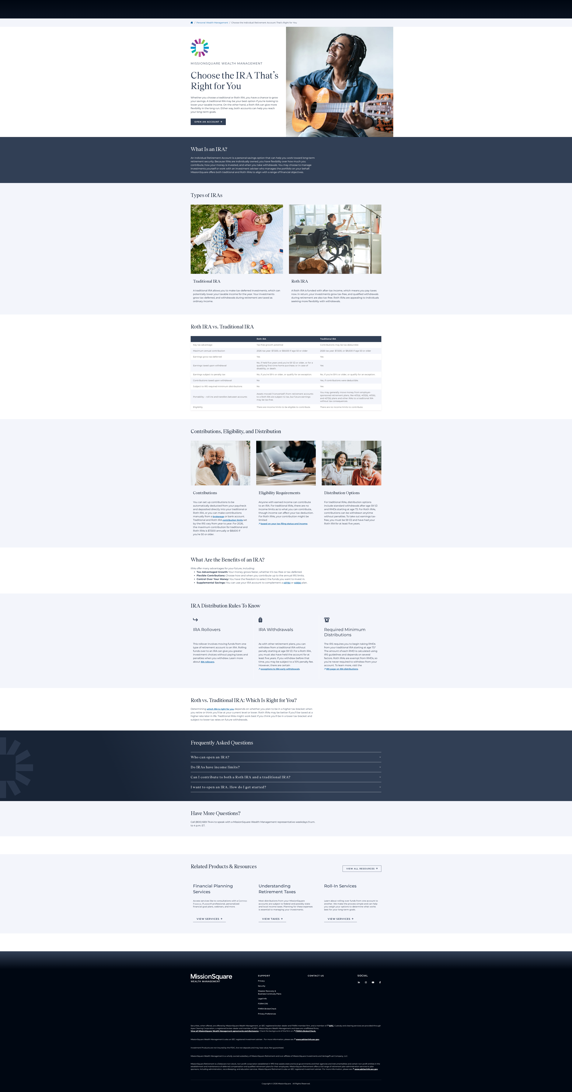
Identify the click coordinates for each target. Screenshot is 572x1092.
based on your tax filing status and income (284, 523)
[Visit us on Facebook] (380, 982)
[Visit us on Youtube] (373, 982)
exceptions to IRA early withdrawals (280, 669)
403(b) (297, 582)
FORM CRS (263, 1004)
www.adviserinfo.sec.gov (307, 1039)
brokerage (218, 516)
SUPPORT (264, 975)
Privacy (261, 981)
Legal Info (262, 998)
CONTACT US (316, 975)
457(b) (286, 582)
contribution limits (233, 520)
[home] (192, 23)
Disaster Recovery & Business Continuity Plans (269, 992)
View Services (208, 918)
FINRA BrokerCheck (267, 1009)
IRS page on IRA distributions (342, 669)
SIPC (331, 1026)
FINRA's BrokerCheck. (306, 1031)
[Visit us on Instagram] (366, 982)
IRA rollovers (207, 662)
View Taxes (271, 918)
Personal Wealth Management (212, 22)
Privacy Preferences (267, 1014)
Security (261, 986)
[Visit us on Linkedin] (359, 982)
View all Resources (360, 868)
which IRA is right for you (220, 709)
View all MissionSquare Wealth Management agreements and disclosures (225, 1031)
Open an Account (206, 121)
